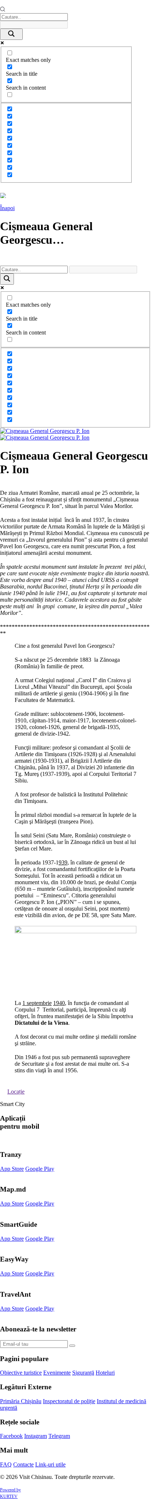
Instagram (35, 1436)
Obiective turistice (21, 1372)
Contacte (23, 1464)
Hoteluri (105, 1372)
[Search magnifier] (11, 34)
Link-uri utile (50, 1464)
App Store (12, 1169)
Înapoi (7, 208)
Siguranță (83, 1372)
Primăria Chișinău (20, 1401)
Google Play (39, 1169)
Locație (16, 1091)
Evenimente (57, 1372)
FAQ (6, 1464)
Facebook (11, 1436)
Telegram (59, 1436)
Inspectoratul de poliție (69, 1401)
